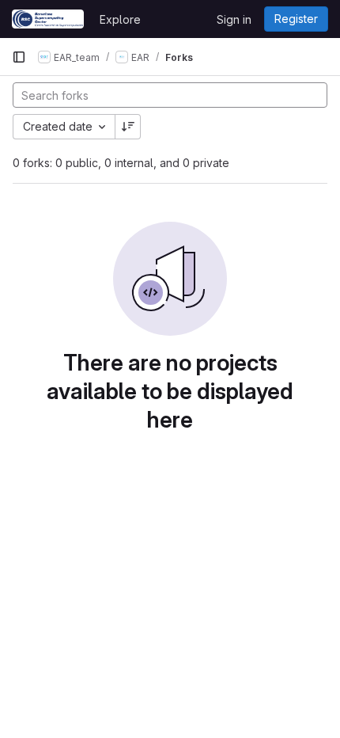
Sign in (234, 19)
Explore (120, 19)
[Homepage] (48, 19)
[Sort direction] (128, 126)
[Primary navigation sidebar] (19, 57)
